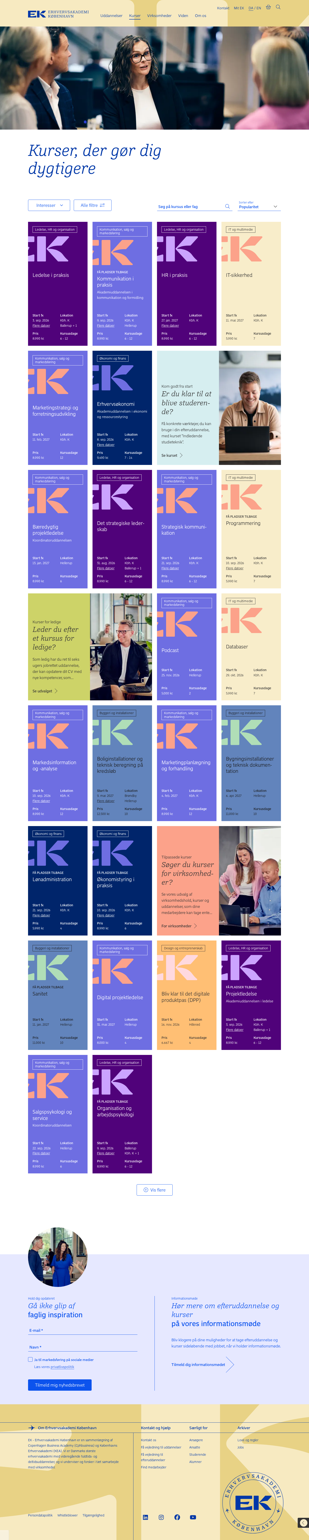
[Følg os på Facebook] (177, 1517)
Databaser (237, 646)
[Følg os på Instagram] (161, 1517)
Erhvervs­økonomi (116, 404)
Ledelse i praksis (51, 275)
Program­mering (243, 523)
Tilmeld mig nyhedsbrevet (60, 1385)
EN (259, 8)
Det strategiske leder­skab (120, 526)
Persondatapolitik (40, 1515)
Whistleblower (67, 1515)
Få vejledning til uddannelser (161, 1447)
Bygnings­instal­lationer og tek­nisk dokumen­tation (250, 764)
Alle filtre (89, 205)
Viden (183, 15)
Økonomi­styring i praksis (115, 882)
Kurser (134, 15)
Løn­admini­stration (52, 879)
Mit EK (239, 8)
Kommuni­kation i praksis (115, 281)
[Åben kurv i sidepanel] (268, 8)
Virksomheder (159, 15)
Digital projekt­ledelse (120, 997)
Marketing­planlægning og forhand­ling (186, 765)
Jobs (241, 1447)
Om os (200, 15)
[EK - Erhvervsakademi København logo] (62, 13)
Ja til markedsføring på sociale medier (64, 1359)
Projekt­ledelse (241, 993)
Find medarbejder (153, 1467)
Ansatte (194, 1447)
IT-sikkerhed (239, 275)
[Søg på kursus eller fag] (227, 205)
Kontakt (223, 8)
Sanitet (40, 993)
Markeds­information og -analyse (54, 765)
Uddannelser (111, 15)
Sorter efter (246, 202)
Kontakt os (148, 1440)
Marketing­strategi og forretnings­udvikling (55, 410)
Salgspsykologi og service (52, 1114)
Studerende (197, 1454)
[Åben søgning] (278, 8)
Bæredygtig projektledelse (48, 529)
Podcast (170, 650)
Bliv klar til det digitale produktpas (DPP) (186, 996)
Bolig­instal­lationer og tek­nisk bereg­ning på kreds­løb (120, 764)
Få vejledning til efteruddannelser (153, 1457)
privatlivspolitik (62, 1366)
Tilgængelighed (93, 1515)
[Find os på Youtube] (193, 1517)
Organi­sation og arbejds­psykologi (115, 1111)
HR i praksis (175, 275)
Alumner (195, 1462)
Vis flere (158, 1190)
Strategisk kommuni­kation (184, 529)
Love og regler (248, 1440)
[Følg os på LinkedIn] (145, 1517)
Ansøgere (196, 1440)
